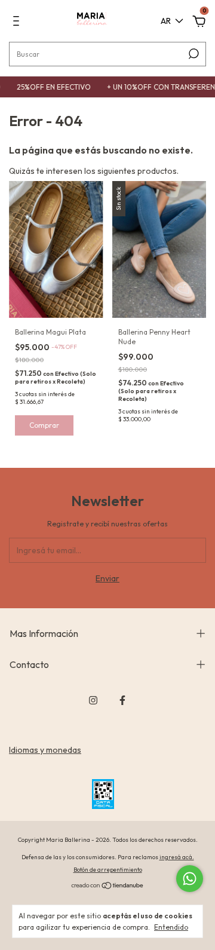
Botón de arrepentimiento (107, 870)
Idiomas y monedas (45, 749)
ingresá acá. (176, 857)
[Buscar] (192, 53)
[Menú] (18, 22)
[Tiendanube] (107, 886)
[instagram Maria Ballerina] (93, 700)
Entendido (171, 927)
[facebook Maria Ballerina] (122, 700)
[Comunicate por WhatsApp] (189, 878)
